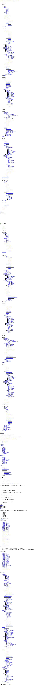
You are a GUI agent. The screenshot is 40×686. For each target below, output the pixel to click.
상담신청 (7, 638)
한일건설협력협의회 (9, 157)
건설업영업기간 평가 (8, 47)
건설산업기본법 (9, 612)
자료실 (5, 133)
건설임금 (7, 68)
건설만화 (9, 199)
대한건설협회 (10, 99)
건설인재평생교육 (9, 50)
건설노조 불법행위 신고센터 (11, 131)
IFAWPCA (8, 164)
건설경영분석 (10, 95)
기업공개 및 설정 (9, 288)
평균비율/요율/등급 (9, 104)
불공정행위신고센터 (9, 130)
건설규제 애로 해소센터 (10, 114)
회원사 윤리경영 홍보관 (10, 118)
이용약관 (5, 426)
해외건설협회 (10, 103)
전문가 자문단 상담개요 (10, 349)
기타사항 (9, 37)
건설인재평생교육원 (7, 48)
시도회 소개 (6, 155)
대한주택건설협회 (5, 528)
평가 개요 (8, 290)
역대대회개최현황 (11, 166)
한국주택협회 (4, 566)
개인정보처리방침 (7, 427)
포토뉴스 (7, 10)
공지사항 (7, 8)
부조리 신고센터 (9, 121)
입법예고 (7, 87)
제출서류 (9, 40)
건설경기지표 (8, 90)
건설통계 (7, 91)
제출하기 (2, 519)
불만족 (4, 515)
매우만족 (4, 512)
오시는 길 (6, 399)
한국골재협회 (4, 533)
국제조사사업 (8, 398)
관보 (7, 88)
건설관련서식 (8, 134)
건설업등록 (6, 30)
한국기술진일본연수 (11, 162)
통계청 (9, 101)
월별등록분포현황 (11, 57)
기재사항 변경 (8, 38)
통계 (5, 89)
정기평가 (7, 45)
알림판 (7, 11)
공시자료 (7, 13)
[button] (2, 445)
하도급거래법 (8, 82)
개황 (9, 158)
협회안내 (5, 145)
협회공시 (5, 12)
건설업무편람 (8, 135)
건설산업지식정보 (5, 568)
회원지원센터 (6, 113)
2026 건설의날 (4, 200)
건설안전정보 (6, 16)
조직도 (7, 144)
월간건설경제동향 (11, 94)
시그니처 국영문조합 (11, 151)
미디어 (5, 411)
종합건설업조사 (11, 93)
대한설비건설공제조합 (6, 525)
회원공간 (3, 333)
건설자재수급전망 (11, 72)
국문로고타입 (10, 150)
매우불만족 (5, 516)
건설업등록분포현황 (11, 56)
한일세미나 (10, 161)
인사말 (7, 142)
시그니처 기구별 (11, 152)
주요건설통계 (10, 92)
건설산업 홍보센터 (5, 177)
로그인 (20, 436)
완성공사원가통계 (11, 96)
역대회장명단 (10, 167)
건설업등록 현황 (9, 55)
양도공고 (7, 14)
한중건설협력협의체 (9, 169)
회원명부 (5, 127)
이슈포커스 (8, 412)
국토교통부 (10, 100)
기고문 (7, 677)
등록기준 (9, 259)
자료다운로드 (10, 163)
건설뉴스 (7, 413)
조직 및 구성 (6, 143)
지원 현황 (10, 25)
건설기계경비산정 (11, 70)
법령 (5, 611)
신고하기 (9, 116)
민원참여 (5, 128)
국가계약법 (8, 83)
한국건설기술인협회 (5, 532)
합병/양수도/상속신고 (10, 41)
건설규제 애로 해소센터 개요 (13, 115)
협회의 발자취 (8, 195)
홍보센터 (5, 181)
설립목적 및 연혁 (9, 146)
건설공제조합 (4, 522)
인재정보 (7, 23)
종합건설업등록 (9, 257)
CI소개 (7, 148)
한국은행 (9, 102)
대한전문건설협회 (5, 527)
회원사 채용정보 (9, 587)
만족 (4, 513)
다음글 (1, 508)
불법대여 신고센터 (9, 132)
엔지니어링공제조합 (5, 529)
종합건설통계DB (9, 98)
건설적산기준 (6, 606)
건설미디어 (10, 196)
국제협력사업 (6, 156)
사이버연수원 (8, 49)
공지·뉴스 (4, 228)
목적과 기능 (10, 397)
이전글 (1, 505)
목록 (1, 504)
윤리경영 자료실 (9, 120)
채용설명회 (8, 244)
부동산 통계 (8, 97)
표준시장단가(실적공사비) (12, 71)
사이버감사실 (8, 129)
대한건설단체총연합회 (6, 569)
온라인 (9, 106)
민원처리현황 (6, 425)
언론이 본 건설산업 (9, 676)
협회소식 (5, 7)
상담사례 (7, 639)
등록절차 (9, 258)
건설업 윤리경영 (7, 117)
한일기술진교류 (11, 160)
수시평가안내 (8, 46)
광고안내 (5, 428)
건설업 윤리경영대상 (9, 119)
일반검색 (9, 60)
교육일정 (7, 51)
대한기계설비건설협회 (6, 526)
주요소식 (5, 182)
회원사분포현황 (9, 154)
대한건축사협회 (5, 524)
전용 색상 (10, 153)
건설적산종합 (8, 69)
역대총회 (9, 159)
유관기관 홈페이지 (3, 520)
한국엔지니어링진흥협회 (6, 565)
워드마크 (9, 149)
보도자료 (7, 9)
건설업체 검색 (8, 59)
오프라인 (9, 105)
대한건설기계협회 (5, 523)
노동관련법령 (8, 85)
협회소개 (3, 136)
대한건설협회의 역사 (9, 193)
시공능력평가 (6, 44)
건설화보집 (10, 197)
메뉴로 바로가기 (16, 0)
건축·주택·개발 (8, 86)
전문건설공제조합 (5, 530)
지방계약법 (8, 84)
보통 (4, 514)
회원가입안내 (6, 112)
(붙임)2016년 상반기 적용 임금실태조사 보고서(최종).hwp (12, 483)
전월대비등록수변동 (11, 58)
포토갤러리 (10, 198)
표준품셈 (9, 73)
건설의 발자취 (10, 194)
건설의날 (7, 185)
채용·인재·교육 (6, 243)
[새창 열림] (5, 441)
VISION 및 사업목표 (9, 147)
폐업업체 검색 (10, 61)
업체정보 (5, 54)
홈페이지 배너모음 (7, 429)
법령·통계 (4, 75)
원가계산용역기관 (9, 74)
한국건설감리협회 (5, 531)
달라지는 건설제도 (7, 15)
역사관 (5, 192)
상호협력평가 (6, 289)
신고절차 (9, 39)
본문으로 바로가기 (3, 0)
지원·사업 (4, 26)
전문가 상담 (6, 348)
